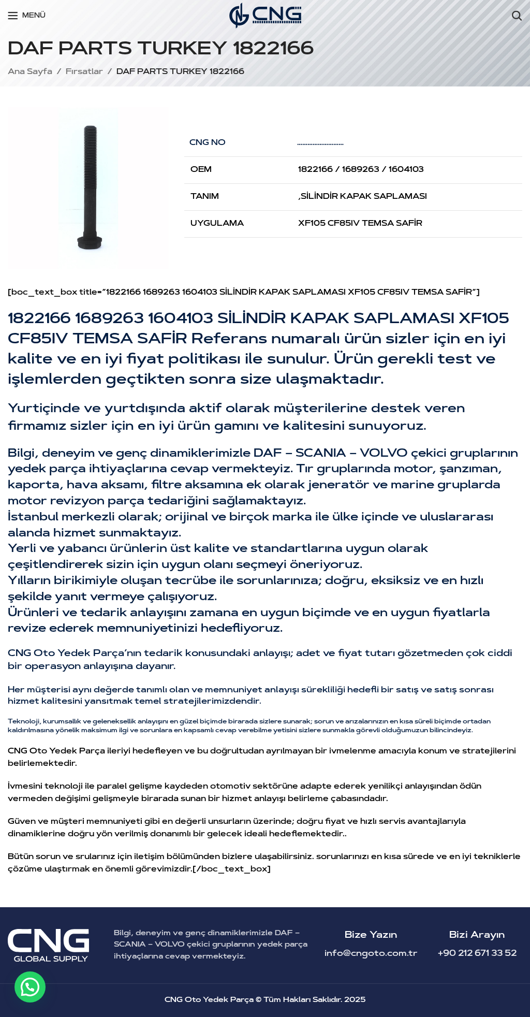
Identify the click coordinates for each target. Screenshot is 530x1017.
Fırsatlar (84, 72)
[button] (30, 987)
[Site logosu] (265, 16)
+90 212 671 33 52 (477, 954)
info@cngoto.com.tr (371, 954)
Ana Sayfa (30, 72)
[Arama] (517, 15)
